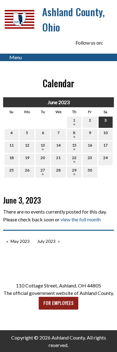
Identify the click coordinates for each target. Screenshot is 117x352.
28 (58, 170)
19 (27, 157)
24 (105, 157)
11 (11, 145)
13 (43, 145)
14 (58, 145)
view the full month (81, 219)
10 (105, 132)
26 (27, 170)
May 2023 (20, 241)
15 (74, 145)
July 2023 (46, 241)
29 (74, 170)
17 (105, 145)
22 (74, 157)
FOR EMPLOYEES (58, 303)
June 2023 (59, 102)
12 (27, 145)
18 (11, 157)
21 (58, 157)
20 (43, 157)
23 (90, 157)
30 (90, 170)
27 (43, 170)
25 (11, 170)
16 (90, 145)
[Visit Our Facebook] (109, 42)
